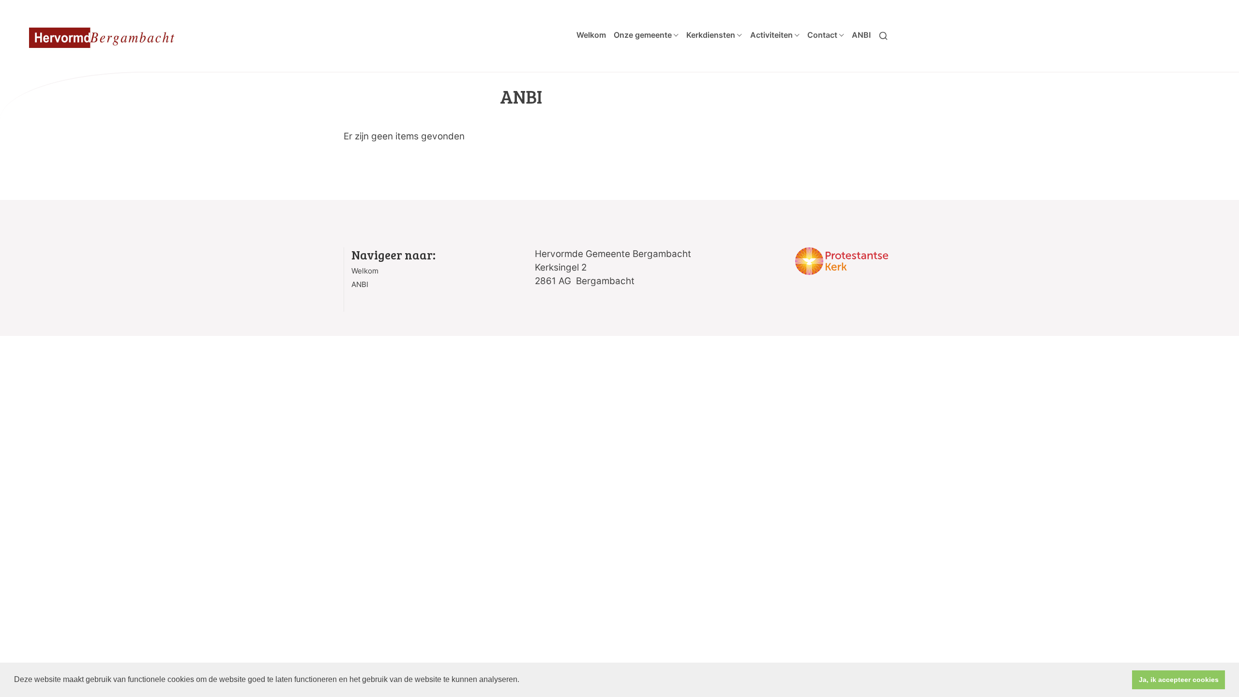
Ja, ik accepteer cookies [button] (1179, 679)
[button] (522, 680)
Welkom (591, 35)
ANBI (861, 35)
